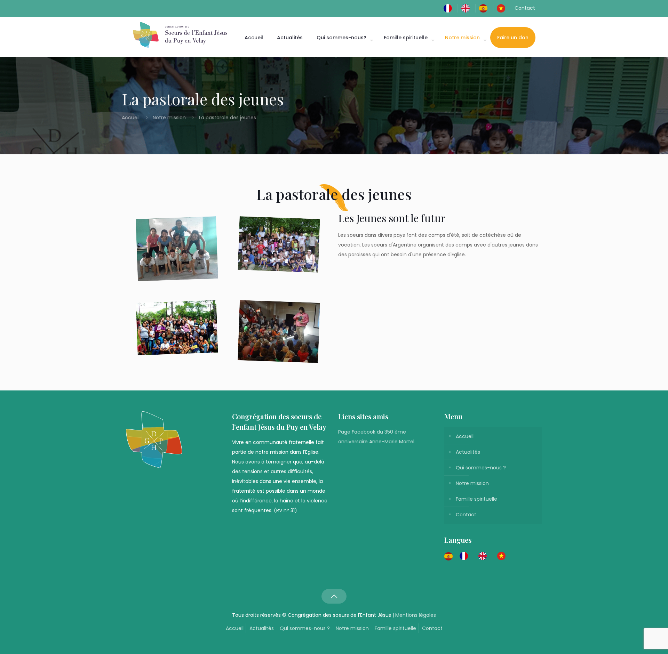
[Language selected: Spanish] (478, 555)
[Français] (449, 8)
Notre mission (169, 117)
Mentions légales (415, 615)
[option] (465, 556)
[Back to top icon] (334, 596)
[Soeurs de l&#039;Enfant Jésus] (180, 35)
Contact (525, 8)
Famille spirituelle (476, 498)
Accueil (131, 117)
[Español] (485, 8)
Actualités (468, 452)
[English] (467, 8)
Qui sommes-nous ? (481, 467)
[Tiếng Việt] (503, 8)
